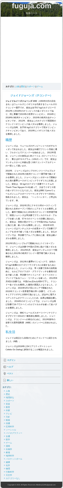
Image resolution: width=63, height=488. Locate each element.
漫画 (8, 446)
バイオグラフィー (14, 433)
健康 (8, 462)
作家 (8, 410)
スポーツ (31, 86)
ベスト (10, 373)
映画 (8, 420)
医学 (8, 439)
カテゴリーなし (13, 478)
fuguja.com (31, 6)
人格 (17, 86)
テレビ (9, 413)
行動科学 (10, 472)
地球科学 (10, 455)
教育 (8, 407)
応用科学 (10, 426)
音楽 (8, 404)
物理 (8, 468)
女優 (8, 436)
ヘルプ (10, 366)
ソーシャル (11, 430)
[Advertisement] (31, 49)
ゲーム (40, 86)
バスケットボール (14, 459)
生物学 (9, 449)
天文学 (9, 475)
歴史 (23, 86)
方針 (8, 417)
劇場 (8, 452)
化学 (8, 465)
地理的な (10, 397)
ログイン (11, 360)
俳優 (8, 423)
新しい (10, 380)
